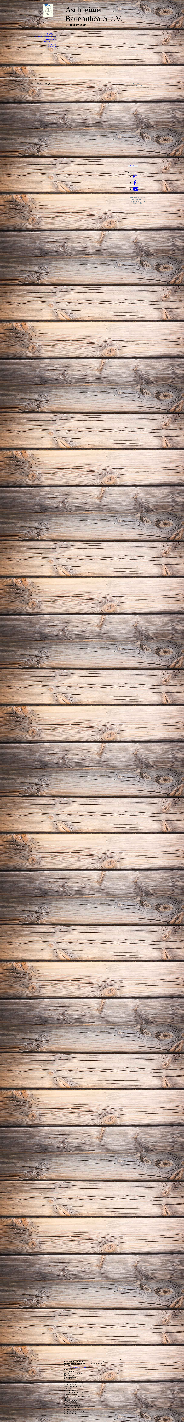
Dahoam (51, 34)
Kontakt (52, 47)
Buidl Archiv (50, 44)
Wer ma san (49, 42)
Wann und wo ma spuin (45, 37)
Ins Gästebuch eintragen (77, 1367)
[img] (47, 10)
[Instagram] (135, 176)
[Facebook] (134, 182)
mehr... (38, 1348)
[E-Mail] (135, 188)
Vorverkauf (50, 39)
